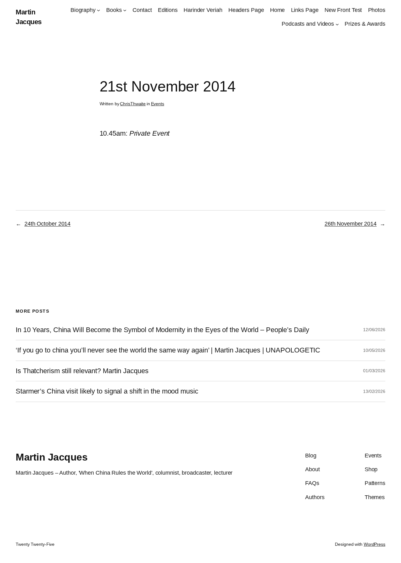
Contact (142, 10)
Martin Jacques (51, 457)
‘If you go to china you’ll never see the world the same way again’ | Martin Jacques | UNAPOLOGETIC (168, 350)
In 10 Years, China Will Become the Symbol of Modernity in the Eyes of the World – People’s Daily (162, 330)
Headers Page (246, 10)
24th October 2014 (47, 224)
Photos (376, 10)
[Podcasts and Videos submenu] (337, 24)
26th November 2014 (351, 224)
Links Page (305, 10)
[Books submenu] (125, 10)
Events (157, 103)
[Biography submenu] (98, 10)
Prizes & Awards (365, 24)
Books (114, 10)
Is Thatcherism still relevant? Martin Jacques (82, 371)
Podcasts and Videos (308, 24)
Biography (83, 10)
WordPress (374, 544)
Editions (168, 10)
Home (277, 10)
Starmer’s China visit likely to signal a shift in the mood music (107, 391)
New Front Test (343, 10)
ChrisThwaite (133, 103)
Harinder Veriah (203, 10)
